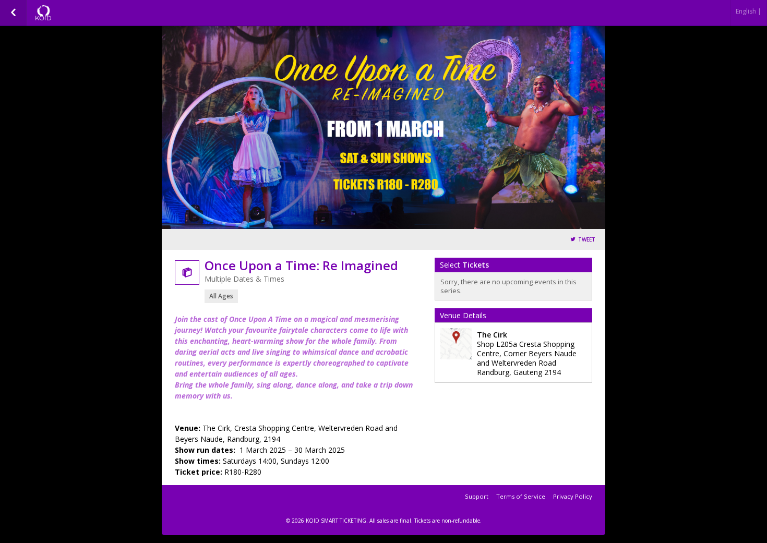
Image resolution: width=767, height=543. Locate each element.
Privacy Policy (572, 496)
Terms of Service (520, 496)
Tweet (586, 239)
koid (84, 13)
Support (476, 496)
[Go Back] (13, 13)
